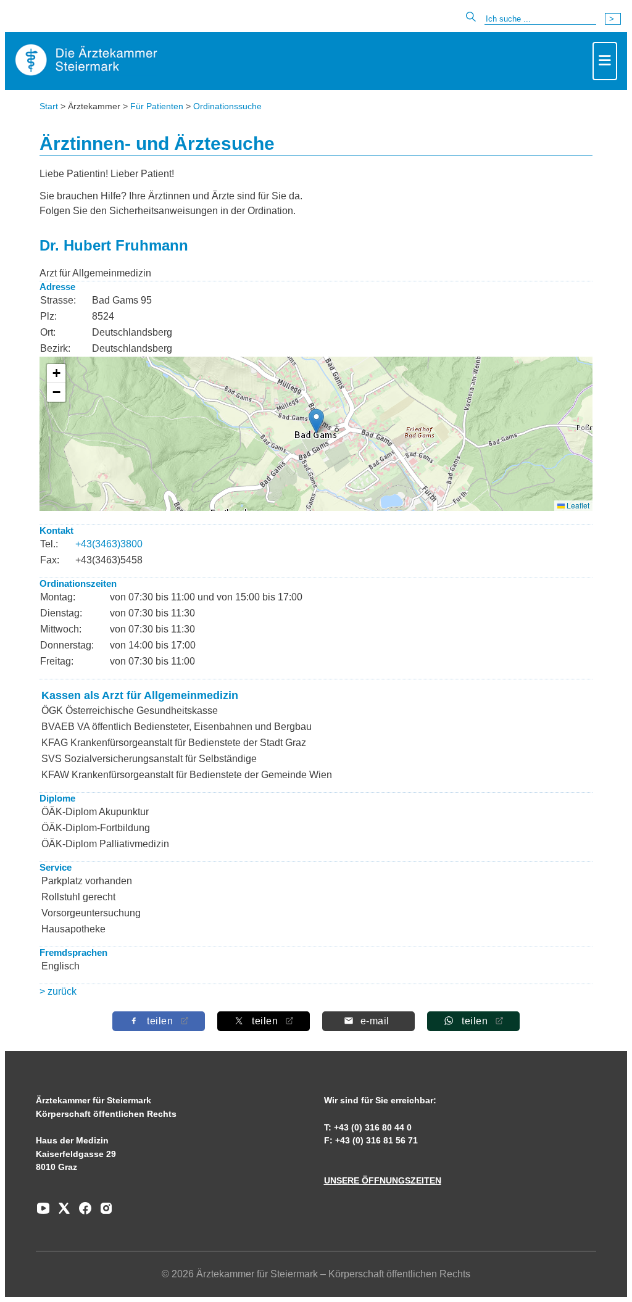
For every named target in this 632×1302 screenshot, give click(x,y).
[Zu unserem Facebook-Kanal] (82, 1212)
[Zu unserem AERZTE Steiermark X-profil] (61, 1212)
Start (49, 106)
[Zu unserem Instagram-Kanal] (103, 1212)
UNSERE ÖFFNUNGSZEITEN (382, 1180)
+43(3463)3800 (109, 544)
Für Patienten (156, 106)
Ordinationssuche (227, 106)
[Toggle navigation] (604, 61)
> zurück (58, 991)
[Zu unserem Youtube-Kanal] (43, 1212)
